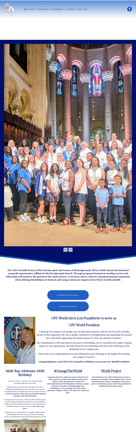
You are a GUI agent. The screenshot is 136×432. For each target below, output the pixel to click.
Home (26, 9)
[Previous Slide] (65, 250)
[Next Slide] (70, 250)
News (85, 9)
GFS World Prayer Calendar (68, 306)
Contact (80, 9)
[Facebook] (129, 9)
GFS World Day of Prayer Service (68, 295)
